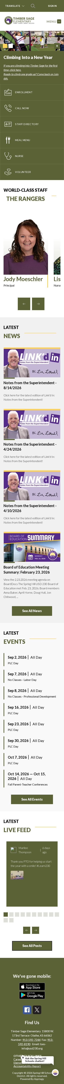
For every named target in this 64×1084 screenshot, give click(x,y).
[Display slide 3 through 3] (17, 914)
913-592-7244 (31, 1039)
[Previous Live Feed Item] (26, 930)
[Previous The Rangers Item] (24, 304)
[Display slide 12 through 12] (11, 920)
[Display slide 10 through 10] (57, 914)
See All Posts (32, 946)
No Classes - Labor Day (22, 679)
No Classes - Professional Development (32, 696)
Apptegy (39, 1078)
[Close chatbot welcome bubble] (23, 1057)
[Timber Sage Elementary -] (20, 21)
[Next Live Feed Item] (35, 930)
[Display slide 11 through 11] (6, 920)
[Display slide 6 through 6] (34, 914)
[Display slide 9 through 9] (51, 914)
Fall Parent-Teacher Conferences (28, 784)
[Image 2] (11, 46)
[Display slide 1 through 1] (6, 914)
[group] (26, 253)
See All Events (32, 799)
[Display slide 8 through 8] (45, 914)
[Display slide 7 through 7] (40, 914)
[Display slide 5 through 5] (28, 914)
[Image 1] (5, 46)
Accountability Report (27, 1066)
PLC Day (13, 663)
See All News (32, 611)
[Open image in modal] (17, 875)
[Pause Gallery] (57, 46)
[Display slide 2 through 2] (11, 914)
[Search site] (33, 6)
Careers (18, 1059)
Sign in (52, 5)
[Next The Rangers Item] (38, 304)
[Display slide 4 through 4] (23, 914)
